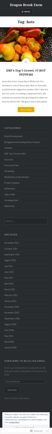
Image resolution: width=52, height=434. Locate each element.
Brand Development (13, 136)
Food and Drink (11, 165)
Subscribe (12, 390)
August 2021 (10, 260)
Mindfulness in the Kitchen (16, 177)
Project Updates (12, 183)
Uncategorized (11, 200)
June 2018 (9, 330)
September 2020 (12, 318)
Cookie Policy (14, 422)
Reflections (9, 188)
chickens (8, 148)
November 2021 (11, 243)
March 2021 (9, 289)
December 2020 (11, 307)
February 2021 (11, 295)
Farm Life (8, 159)
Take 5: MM (9, 194)
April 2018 (9, 342)
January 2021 (10, 301)
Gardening (9, 171)
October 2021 (10, 249)
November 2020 (11, 312)
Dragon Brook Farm (26, 5)
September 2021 (12, 254)
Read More (26, 110)
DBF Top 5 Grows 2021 (15, 153)
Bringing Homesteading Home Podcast (22, 142)
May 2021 (8, 277)
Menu (27, 12)
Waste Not (9, 206)
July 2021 (8, 266)
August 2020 (10, 324)
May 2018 (8, 336)
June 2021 (9, 272)
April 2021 (9, 283)
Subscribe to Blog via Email (24, 360)
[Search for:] (26, 221)
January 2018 (10, 347)
